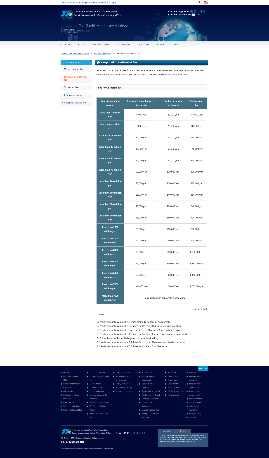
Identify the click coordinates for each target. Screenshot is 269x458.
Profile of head (174, 387)
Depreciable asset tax (72, 410)
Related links (173, 395)
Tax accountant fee (101, 45)
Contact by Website (178, 18)
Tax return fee (71, 87)
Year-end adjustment (72, 406)
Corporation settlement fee (75, 78)
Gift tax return (69, 391)
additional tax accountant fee (172, 74)
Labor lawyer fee (124, 45)
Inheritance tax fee (73, 95)
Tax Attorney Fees (175, 391)
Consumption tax (97, 391)
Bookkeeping (69, 402)
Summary (161, 45)
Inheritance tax (195, 399)
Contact (176, 45)
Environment (173, 380)
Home (67, 45)
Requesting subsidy (124, 387)
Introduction (173, 376)
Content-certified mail (151, 395)
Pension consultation (124, 391)
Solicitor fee (144, 45)
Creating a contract (150, 399)
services (66, 373)
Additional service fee (75, 102)
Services (81, 45)
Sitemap (192, 417)
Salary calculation (123, 384)
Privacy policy (195, 414)
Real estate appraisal (151, 391)
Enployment (173, 384)
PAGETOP (203, 368)
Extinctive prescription (151, 410)
